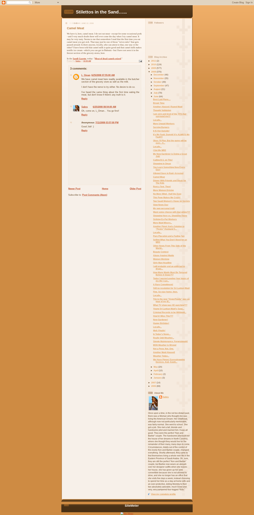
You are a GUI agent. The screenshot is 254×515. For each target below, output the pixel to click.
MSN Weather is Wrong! (164, 345)
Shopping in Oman (162, 163)
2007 (154, 382)
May (156, 367)
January (158, 378)
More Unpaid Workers (164, 123)
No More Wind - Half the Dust (167, 194)
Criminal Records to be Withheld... (169, 312)
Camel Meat (159, 177)
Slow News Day (160, 205)
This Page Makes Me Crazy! (166, 197)
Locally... (157, 120)
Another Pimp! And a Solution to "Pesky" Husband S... (168, 227)
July (156, 93)
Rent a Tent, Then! (162, 186)
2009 (154, 68)
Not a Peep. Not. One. (163, 349)
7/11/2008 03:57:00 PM (107, 122)
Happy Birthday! (161, 323)
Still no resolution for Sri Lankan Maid (171, 288)
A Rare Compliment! (163, 284)
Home (105, 188)
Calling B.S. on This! (163, 160)
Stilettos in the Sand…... (101, 12)
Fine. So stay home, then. (165, 292)
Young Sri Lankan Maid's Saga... (168, 309)
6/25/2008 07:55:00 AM (103, 75)
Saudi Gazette (79, 58)
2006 (154, 386)
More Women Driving (163, 190)
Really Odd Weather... (163, 338)
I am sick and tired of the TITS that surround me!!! (169, 115)
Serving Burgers (161, 127)
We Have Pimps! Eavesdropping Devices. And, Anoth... (169, 360)
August (157, 89)
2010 (154, 64)
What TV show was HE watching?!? (170, 305)
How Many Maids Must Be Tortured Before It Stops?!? (170, 273)
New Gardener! (160, 319)
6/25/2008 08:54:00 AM (104, 107)
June (156, 96)
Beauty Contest (160, 252)
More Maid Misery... (162, 223)
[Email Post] (140, 61)
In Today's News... (162, 334)
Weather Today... (161, 356)
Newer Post (74, 188)
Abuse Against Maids (163, 255)
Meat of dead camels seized (108, 58)
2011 (154, 61)
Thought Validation (162, 110)
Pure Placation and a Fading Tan (168, 236)
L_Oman (85, 75)
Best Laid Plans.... (162, 99)
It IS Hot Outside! (161, 131)
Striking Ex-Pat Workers (165, 219)
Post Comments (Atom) (94, 195)
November (159, 78)
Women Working (161, 259)
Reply (84, 98)
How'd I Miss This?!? (163, 316)
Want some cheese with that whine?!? (171, 212)
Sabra (84, 107)
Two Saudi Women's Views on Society (171, 201)
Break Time (158, 103)
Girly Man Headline (162, 263)
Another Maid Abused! (164, 352)
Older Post (135, 188)
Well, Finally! (159, 330)
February (158, 374)
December (159, 75)
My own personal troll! (164, 208)
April (156, 370)
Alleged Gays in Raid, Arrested (168, 173)
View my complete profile (163, 494)
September (159, 85)
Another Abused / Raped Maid (167, 107)
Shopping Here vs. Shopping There (170, 216)
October (158, 82)
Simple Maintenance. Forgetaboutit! (170, 341)
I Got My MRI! (159, 150)
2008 (154, 72)
